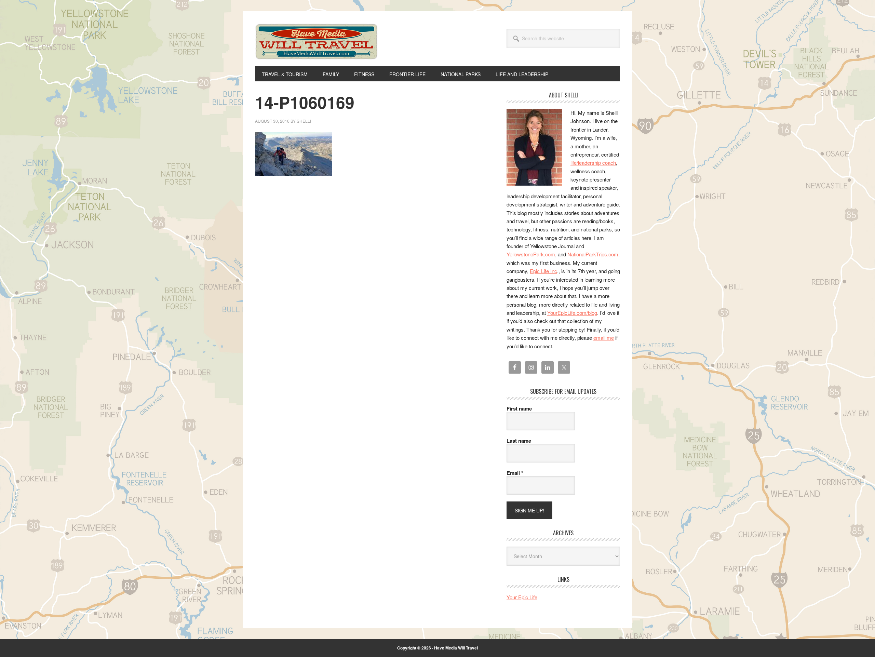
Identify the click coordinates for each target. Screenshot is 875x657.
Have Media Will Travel (316, 50)
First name (519, 408)
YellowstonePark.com (531, 254)
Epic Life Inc (543, 270)
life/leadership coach (593, 162)
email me (603, 337)
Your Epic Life (522, 597)
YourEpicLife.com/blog (572, 312)
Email (515, 472)
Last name (519, 440)
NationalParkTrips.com (592, 254)
